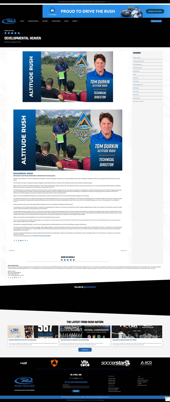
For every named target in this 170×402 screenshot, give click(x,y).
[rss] (25, 241)
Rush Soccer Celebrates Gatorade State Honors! (125, 340)
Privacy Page (108, 1)
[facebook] (14, 241)
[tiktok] (27, 241)
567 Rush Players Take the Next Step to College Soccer (22, 340)
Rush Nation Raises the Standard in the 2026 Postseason (75, 340)
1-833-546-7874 (90, 397)
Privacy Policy (89, 400)
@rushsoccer (90, 287)
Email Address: (66, 384)
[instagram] (19, 241)
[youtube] (21, 241)
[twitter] (16, 241)
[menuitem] (23, 21)
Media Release (96, 400)
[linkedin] (23, 241)
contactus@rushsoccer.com (102, 397)
